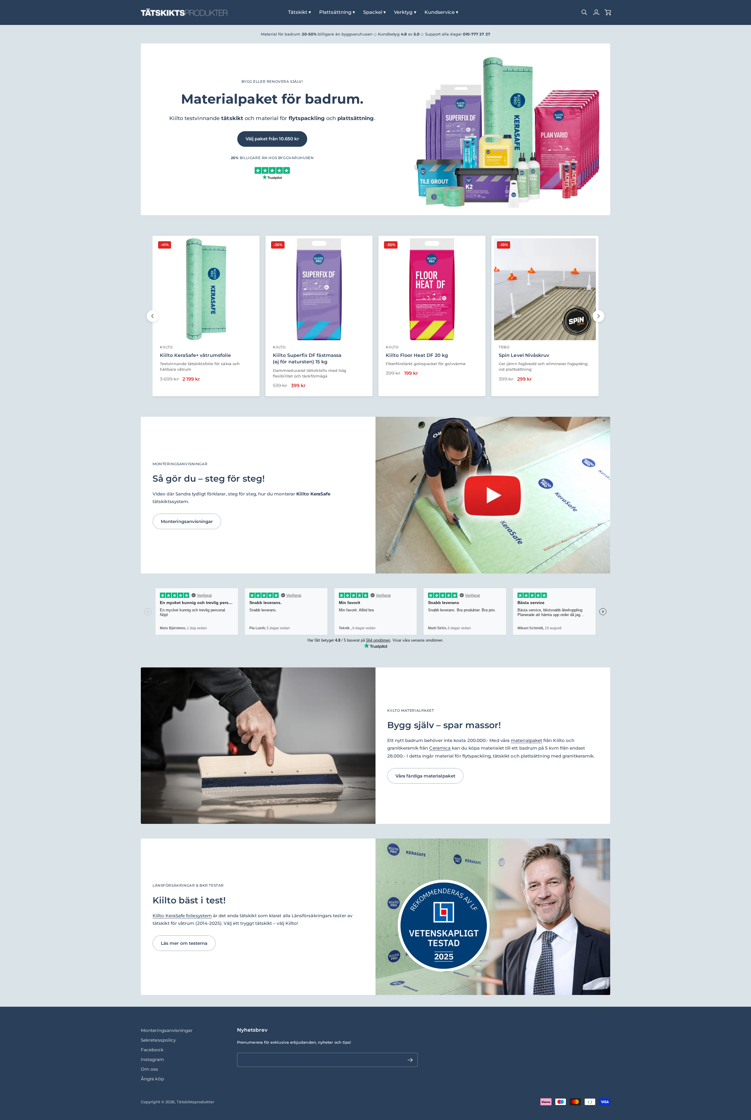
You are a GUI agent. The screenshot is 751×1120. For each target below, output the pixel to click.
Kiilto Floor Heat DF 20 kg (417, 355)
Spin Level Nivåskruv (524, 355)
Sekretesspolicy (158, 1040)
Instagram (152, 1059)
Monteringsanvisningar (167, 1030)
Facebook (152, 1049)
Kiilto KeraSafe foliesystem (182, 915)
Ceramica (440, 748)
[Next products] (598, 316)
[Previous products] (152, 316)
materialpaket (526, 740)
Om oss (149, 1069)
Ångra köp (152, 1079)
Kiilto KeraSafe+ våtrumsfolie (195, 355)
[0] (608, 12)
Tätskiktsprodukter (195, 1101)
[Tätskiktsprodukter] (184, 12)
